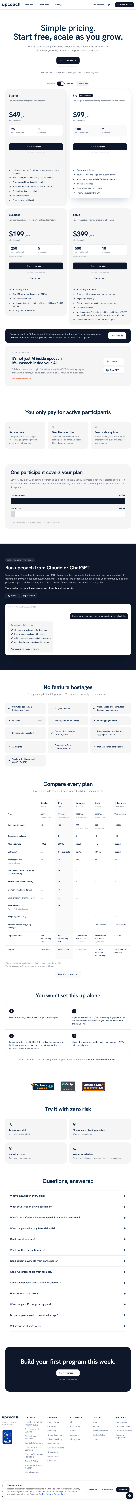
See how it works (20, 378)
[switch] (61, 84)
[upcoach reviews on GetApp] (68, 1086)
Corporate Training (55, 1447)
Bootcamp (51, 1430)
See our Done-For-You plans (102, 1059)
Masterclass (52, 1456)
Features (29, 4)
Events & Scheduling (34, 1443)
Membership (53, 1443)
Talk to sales (98, 4)
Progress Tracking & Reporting (34, 1455)
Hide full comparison (68, 974)
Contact (96, 1439)
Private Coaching (54, 1439)
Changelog (75, 1439)
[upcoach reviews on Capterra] (42, 1086)
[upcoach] (11, 5)
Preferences (107, 1489)
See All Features (32, 1472)
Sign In (109, 4)
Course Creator (122, 1422)
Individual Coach (122, 1426)
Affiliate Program (100, 1430)
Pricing (58, 4)
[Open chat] (129, 1495)
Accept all (122, 1489)
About (95, 1422)
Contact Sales (99, 1435)
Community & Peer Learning (33, 1448)
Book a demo (36, 278)
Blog (72, 1422)
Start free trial (123, 4)
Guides (73, 1430)
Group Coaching (54, 1435)
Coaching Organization (121, 1436)
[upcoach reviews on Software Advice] (93, 1086)
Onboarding (52, 1452)
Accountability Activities (31, 1437)
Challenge (51, 1460)
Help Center (75, 1426)
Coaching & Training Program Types (34, 1423)
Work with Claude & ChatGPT (33, 1466)
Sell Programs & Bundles (32, 1430)
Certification (52, 1426)
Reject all (92, 1489)
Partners (96, 1426)
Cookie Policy (45, 1494)
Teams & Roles (31, 1461)
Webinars (74, 1435)
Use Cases (44, 4)
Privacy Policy (60, 1494)
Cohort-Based (53, 1422)
